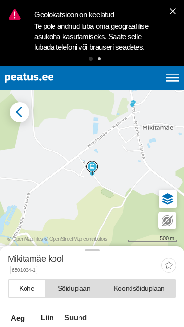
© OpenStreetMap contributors (75, 239)
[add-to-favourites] (168, 266)
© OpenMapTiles (25, 239)
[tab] (27, 288)
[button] (91, 59)
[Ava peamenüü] (172, 78)
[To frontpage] (52, 78)
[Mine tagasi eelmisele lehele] (19, 112)
